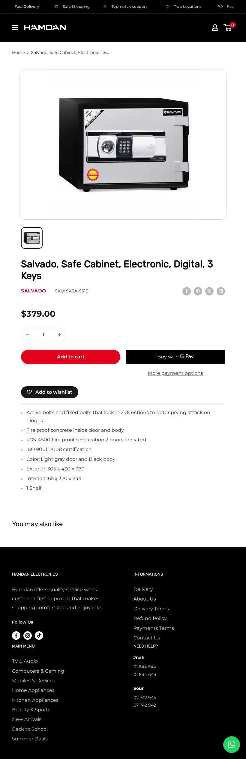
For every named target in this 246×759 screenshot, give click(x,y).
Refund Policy (150, 618)
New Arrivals (26, 719)
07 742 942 (145, 705)
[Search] (193, 29)
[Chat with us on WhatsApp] (231, 744)
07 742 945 (145, 697)
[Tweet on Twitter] (209, 290)
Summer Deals (30, 739)
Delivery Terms (151, 609)
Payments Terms (154, 628)
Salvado (33, 291)
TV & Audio (25, 661)
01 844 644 (145, 674)
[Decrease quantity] (27, 334)
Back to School (30, 729)
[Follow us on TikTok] (39, 635)
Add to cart (71, 357)
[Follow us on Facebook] (16, 635)
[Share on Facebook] (186, 290)
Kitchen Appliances (35, 700)
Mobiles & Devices (33, 680)
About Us (145, 599)
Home (18, 52)
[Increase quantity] (59, 334)
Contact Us (147, 638)
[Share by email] (221, 290)
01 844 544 (145, 666)
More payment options (175, 373)
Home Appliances (33, 690)
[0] (228, 27)
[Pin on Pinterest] (198, 290)
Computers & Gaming (38, 671)
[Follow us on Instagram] (27, 635)
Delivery (143, 589)
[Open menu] (15, 27)
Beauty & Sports (31, 710)
